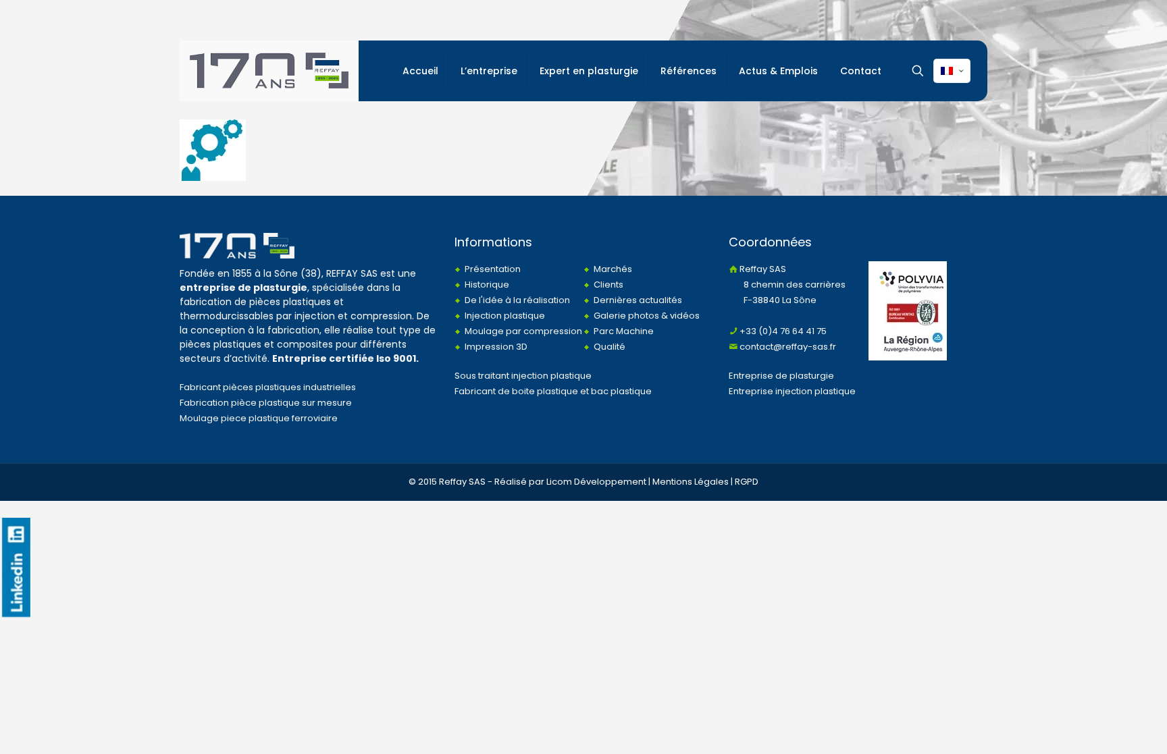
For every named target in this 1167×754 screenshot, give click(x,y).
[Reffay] (269, 71)
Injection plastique (505, 315)
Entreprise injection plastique (792, 391)
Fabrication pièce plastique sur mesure (266, 402)
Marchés (613, 269)
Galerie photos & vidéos (647, 315)
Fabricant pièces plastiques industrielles (268, 387)
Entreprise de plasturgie (781, 375)
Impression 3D (496, 346)
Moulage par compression (523, 331)
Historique (487, 284)
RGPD (746, 481)
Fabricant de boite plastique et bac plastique (553, 391)
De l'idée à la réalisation (517, 300)
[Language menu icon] (951, 71)
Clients (608, 284)
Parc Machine (624, 331)
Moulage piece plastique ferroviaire (259, 418)
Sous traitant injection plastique (523, 375)
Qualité (609, 346)
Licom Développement (596, 481)
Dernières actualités (638, 300)
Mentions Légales (690, 481)
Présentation (493, 269)
